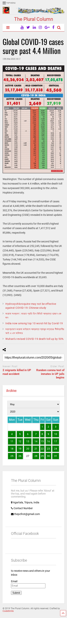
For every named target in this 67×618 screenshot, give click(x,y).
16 (48, 441)
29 (42, 455)
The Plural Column (33, 19)
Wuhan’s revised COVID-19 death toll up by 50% (34, 338)
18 (11, 448)
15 (42, 441)
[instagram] (40, 27)
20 (27, 448)
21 (35, 448)
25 (11, 455)
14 (35, 441)
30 (48, 455)
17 (55, 441)
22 (42, 448)
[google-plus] (47, 27)
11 (11, 441)
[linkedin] (34, 27)
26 (19, 455)
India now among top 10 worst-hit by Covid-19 (34, 323)
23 (48, 448)
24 (55, 448)
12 (19, 441)
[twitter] (28, 27)
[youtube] (22, 27)
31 (55, 455)
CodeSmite (8, 611)
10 (55, 434)
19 (19, 448)
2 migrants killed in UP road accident (17, 372)
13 (27, 441)
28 (35, 455)
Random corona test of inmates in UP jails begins (50, 373)
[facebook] (53, 27)
